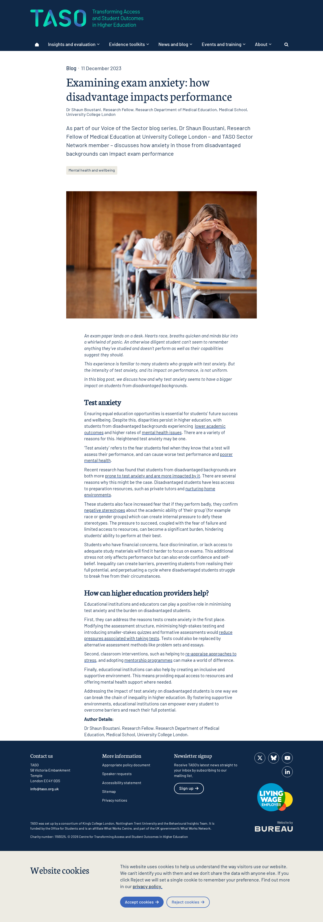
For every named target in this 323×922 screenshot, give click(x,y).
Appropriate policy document (126, 765)
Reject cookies (185, 901)
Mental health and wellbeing (92, 170)
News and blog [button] (173, 44)
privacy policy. (147, 886)
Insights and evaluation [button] (72, 44)
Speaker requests (117, 773)
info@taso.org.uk (44, 788)
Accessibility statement (121, 782)
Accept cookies (139, 901)
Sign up (186, 788)
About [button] (261, 44)
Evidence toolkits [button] (127, 44)
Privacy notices (114, 800)
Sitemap (109, 791)
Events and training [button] (221, 44)
